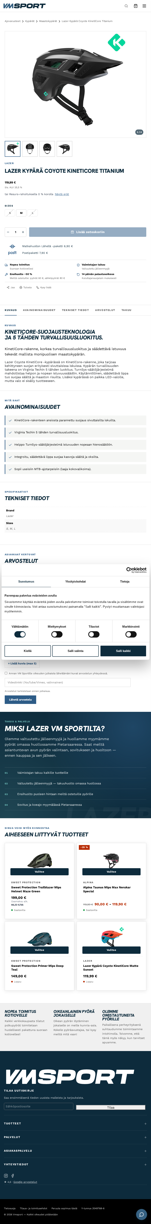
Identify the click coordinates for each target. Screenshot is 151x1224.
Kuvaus (11, 310)
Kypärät (29, 21)
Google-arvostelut (25, 1181)
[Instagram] (6, 1176)
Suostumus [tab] (26, 581)
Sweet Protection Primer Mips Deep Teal (37, 968)
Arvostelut (105, 310)
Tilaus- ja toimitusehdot (33, 1208)
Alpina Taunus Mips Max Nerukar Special (107, 889)
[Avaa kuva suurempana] (139, 37)
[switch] (57, 634)
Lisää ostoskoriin (90, 232)
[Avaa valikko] (144, 6)
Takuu (127, 310)
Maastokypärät (48, 21)
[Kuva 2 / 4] (30, 149)
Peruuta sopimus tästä (64, 1208)
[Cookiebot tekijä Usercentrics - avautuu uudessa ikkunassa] (129, 570)
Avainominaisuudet (39, 310)
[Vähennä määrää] (8, 232)
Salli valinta (75, 651)
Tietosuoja (10, 1208)
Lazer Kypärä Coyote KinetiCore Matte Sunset (110, 968)
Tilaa (110, 1107)
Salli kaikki (123, 651)
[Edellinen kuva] (11, 84)
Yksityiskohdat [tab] (75, 581)
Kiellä (27, 651)
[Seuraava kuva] (139, 84)
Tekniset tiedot (75, 310)
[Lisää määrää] (23, 232)
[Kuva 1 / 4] (12, 149)
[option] (21, 212)
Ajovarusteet (12, 21)
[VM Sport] (24, 6)
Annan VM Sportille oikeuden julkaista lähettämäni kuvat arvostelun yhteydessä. (58, 673)
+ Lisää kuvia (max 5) (22, 663)
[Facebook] (13, 1176)
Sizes (9, 205)
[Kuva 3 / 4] (47, 149)
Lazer (9, 163)
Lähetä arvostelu (20, 699)
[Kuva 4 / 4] (64, 149)
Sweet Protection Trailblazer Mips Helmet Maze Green (36, 889)
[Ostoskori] (136, 5)
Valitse (39, 871)
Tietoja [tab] (125, 581)
